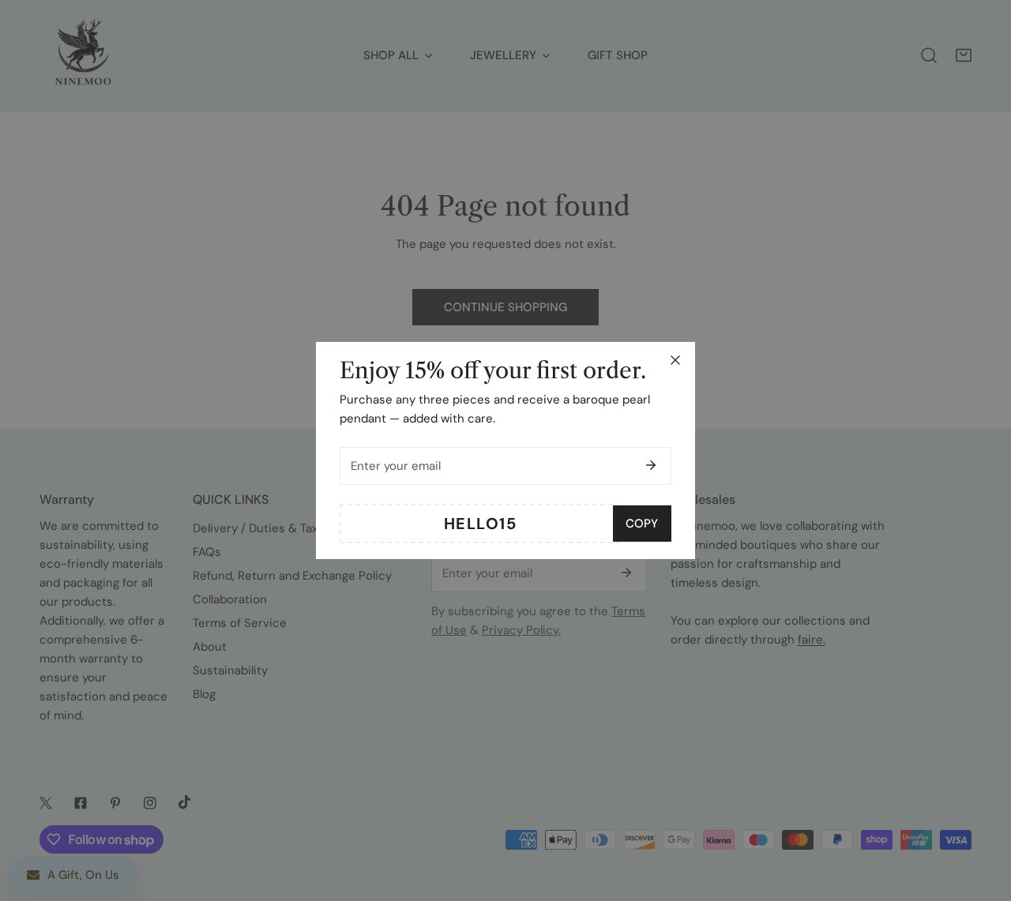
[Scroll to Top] (982, 817)
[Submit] (651, 465)
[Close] (675, 360)
